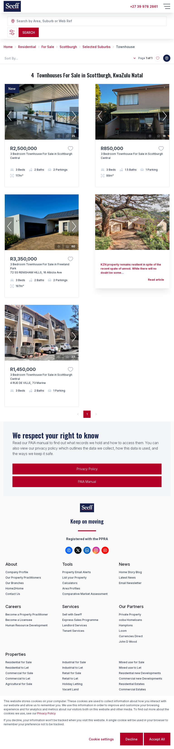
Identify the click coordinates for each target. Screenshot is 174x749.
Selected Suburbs (96, 47)
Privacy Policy (87, 469)
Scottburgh (68, 47)
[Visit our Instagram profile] (96, 550)
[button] (9, 116)
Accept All (157, 739)
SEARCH (28, 32)
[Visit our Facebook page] (68, 550)
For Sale (47, 47)
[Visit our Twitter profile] (78, 550)
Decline (132, 739)
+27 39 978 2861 (144, 6)
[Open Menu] (166, 6)
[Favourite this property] (70, 148)
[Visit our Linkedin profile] (87, 550)
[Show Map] (166, 58)
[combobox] (41, 21)
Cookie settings (101, 739)
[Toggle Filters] (12, 32)
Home (8, 47)
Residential (27, 47)
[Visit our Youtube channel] (105, 550)
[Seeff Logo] (12, 6)
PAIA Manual (87, 481)
